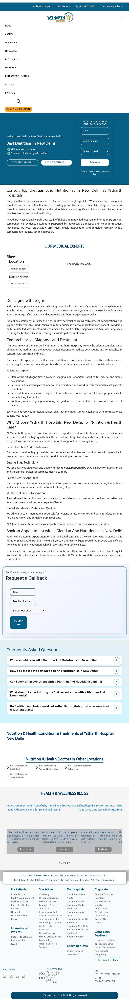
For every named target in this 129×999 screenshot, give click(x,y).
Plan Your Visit (18, 940)
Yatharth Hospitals (17, 136)
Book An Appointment (22, 898)
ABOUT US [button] (10, 34)
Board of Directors (104, 894)
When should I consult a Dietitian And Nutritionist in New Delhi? (53, 660)
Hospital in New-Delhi (77, 926)
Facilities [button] (10, 68)
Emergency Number (111, 6)
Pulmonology (46, 940)
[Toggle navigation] (122, 17)
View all (63, 863)
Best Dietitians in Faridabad (18, 768)
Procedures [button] (11, 59)
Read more (26, 849)
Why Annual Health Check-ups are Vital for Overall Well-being (64, 832)
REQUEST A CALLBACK (55, 162)
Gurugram (109, 880)
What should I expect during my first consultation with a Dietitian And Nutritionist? (57, 693)
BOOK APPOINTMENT (21, 162)
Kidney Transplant (48, 912)
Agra (98, 880)
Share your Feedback (107, 960)
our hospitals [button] (12, 43)
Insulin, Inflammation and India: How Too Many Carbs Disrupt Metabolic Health (103, 832)
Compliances (101, 908)
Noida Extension (79, 875)
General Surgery (47, 933)
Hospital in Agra (75, 937)
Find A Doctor (18, 894)
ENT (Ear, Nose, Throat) (50, 937)
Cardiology (44, 894)
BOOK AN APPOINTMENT (18, 109)
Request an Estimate (21, 937)
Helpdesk (15, 912)
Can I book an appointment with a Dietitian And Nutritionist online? (56, 681)
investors (10, 93)
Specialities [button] (11, 51)
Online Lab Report (42, 6)
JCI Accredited (54, 969)
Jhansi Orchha (98, 875)
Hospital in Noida (75, 901)
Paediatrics (44, 930)
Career (98, 923)
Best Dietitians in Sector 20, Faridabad (49, 768)
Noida (64, 875)
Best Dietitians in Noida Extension (79, 768)
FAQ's (14, 944)
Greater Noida (52, 875)
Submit (94, 162)
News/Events (101, 912)
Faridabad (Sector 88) (26, 880)
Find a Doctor (63, 6)
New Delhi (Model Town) (54, 880)
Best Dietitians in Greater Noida (18, 776)
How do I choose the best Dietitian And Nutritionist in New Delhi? (54, 671)
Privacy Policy (101, 915)
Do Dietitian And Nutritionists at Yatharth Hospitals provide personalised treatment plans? (59, 707)
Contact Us (100, 919)
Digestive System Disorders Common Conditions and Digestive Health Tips (26, 832)
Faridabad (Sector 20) (82, 880)
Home (8, 26)
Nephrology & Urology (50, 923)
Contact (9, 85)
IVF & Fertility (45, 926)
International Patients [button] (17, 76)
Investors (99, 898)
